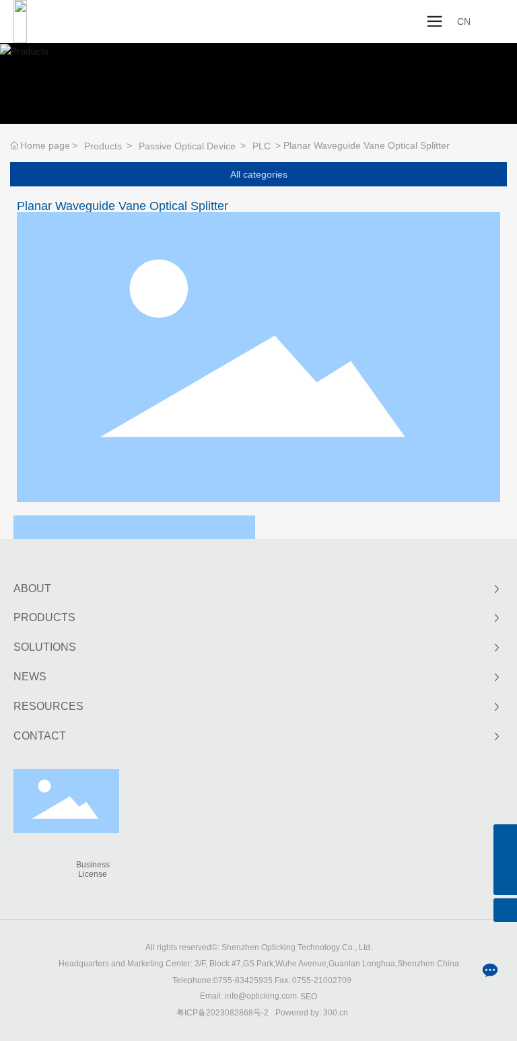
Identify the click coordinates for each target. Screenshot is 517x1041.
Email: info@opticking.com (248, 996)
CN (464, 21)
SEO (308, 996)
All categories (258, 174)
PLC (261, 146)
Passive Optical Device (187, 146)
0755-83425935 (243, 980)
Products (103, 146)
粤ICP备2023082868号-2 (222, 1012)
